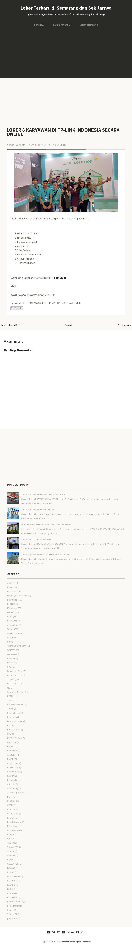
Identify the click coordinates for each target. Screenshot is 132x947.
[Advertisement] (66, 52)
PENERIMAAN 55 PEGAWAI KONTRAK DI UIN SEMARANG (46, 524)
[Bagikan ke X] (18, 308)
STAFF (10, 909)
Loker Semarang (89, 25)
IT (8, 641)
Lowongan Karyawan (17, 595)
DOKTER (11, 809)
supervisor (12, 633)
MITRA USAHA (13, 876)
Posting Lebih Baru (10, 325)
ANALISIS (11, 784)
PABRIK (10, 775)
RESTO (10, 603)
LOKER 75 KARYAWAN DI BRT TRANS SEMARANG (43, 494)
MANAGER (12, 742)
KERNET (10, 872)
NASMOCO (12, 880)
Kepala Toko (13, 771)
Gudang (11, 612)
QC (8, 687)
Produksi (11, 620)
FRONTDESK (13, 813)
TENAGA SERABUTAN (16, 645)
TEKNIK (10, 842)
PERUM (10, 893)
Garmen (11, 654)
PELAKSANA (12, 826)
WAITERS (11, 650)
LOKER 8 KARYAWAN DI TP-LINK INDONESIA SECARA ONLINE (63, 132)
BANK (9, 796)
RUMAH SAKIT (13, 729)
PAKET (10, 889)
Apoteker (11, 754)
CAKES (10, 859)
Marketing (12, 608)
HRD (9, 725)
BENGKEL (11, 800)
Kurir (9, 637)
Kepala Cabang (14, 821)
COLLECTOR (13, 863)
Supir (9, 700)
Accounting (12, 624)
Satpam (11, 679)
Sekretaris (12, 750)
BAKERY (11, 759)
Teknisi (10, 629)
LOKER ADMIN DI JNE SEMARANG (36, 539)
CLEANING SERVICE (16, 704)
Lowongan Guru (14, 671)
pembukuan (13, 918)
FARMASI (11, 868)
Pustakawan (13, 830)
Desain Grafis (13, 712)
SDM (9, 838)
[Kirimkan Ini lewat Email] (12, 308)
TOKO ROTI (12, 847)
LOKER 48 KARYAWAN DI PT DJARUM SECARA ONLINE (45, 554)
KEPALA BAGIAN (14, 738)
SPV (9, 733)
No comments (58, 145)
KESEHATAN (12, 767)
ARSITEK (11, 855)
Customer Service (16, 692)
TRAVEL (10, 851)
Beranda (39, 25)
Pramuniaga (13, 599)
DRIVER (10, 658)
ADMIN (10, 583)
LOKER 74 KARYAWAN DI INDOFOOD (37, 509)
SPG (9, 666)
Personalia (12, 780)
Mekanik (11, 662)
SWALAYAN (12, 914)
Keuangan (12, 717)
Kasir (9, 587)
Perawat (11, 746)
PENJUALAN (12, 763)
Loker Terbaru (61, 25)
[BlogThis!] (15, 308)
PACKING (11, 884)
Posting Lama (124, 325)
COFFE (10, 805)
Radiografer (13, 905)
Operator (11, 591)
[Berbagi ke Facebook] (21, 308)
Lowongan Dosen (15, 721)
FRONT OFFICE (14, 675)
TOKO (10, 708)
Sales (10, 616)
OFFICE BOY (13, 683)
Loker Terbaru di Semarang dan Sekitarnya (66, 8)
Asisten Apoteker (15, 792)
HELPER (10, 817)
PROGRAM (12, 897)
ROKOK (10, 834)
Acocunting (12, 788)
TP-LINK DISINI (58, 277)
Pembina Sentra (15, 901)
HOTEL (10, 696)
